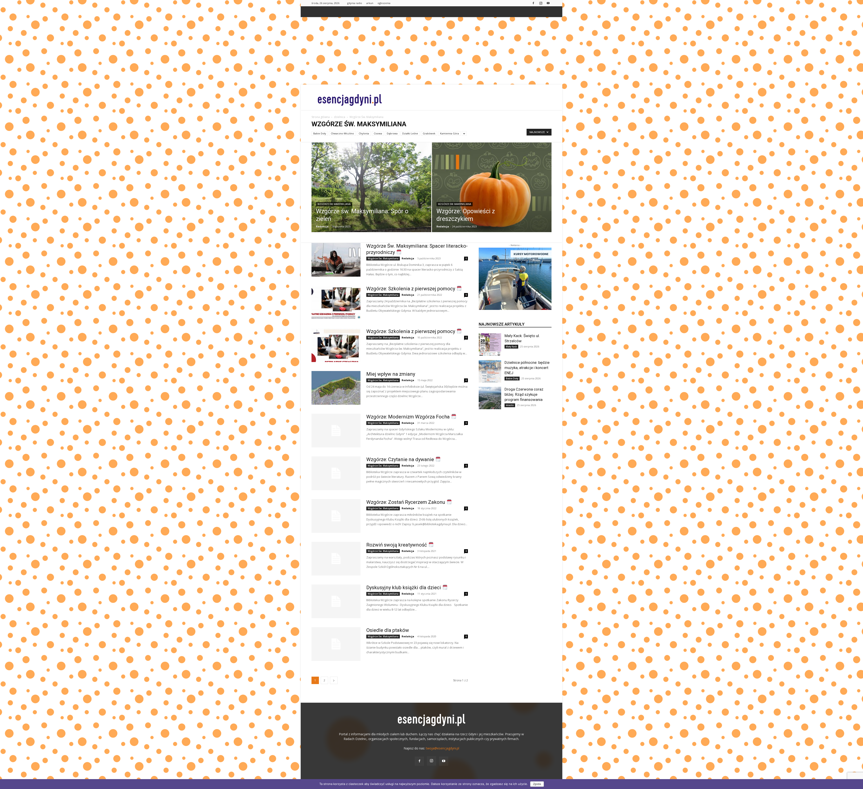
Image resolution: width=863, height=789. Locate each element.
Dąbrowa (392, 133)
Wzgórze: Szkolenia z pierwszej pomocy (411, 288)
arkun (369, 3)
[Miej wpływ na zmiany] (335, 388)
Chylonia (364, 133)
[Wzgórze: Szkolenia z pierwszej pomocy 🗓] (335, 302)
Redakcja (322, 226)
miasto (510, 405)
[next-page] (334, 680)
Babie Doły (319, 133)
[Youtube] (548, 3)
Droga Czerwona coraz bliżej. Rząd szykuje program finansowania (524, 394)
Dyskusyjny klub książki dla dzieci (404, 587)
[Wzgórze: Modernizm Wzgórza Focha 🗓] (335, 430)
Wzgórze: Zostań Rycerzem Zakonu (406, 502)
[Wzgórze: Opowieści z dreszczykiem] (492, 194)
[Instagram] (540, 3)
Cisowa (378, 133)
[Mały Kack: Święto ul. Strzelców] (490, 344)
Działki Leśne (410, 133)
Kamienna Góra (449, 133)
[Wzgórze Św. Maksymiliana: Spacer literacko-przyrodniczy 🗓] (335, 260)
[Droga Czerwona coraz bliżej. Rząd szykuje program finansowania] (490, 398)
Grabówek (429, 133)
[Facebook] (533, 3)
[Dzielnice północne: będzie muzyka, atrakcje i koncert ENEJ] (490, 371)
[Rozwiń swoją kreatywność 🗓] (335, 559)
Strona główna (320, 117)
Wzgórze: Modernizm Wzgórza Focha (408, 417)
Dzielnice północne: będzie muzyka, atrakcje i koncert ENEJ (527, 367)
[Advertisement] (431, 50)
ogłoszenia (384, 3)
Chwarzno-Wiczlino (342, 133)
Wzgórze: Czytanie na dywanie (400, 459)
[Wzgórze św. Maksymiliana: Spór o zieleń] (371, 194)
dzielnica (339, 117)
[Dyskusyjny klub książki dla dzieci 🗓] (335, 601)
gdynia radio (354, 3)
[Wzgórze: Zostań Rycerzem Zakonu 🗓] (335, 516)
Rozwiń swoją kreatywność (397, 545)
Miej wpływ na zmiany (390, 374)
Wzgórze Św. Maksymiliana (334, 204)
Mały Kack (511, 346)
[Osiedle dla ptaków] (335, 644)
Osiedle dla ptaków (387, 630)
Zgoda (537, 784)
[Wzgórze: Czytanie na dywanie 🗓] (335, 473)
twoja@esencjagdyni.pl (442, 748)
